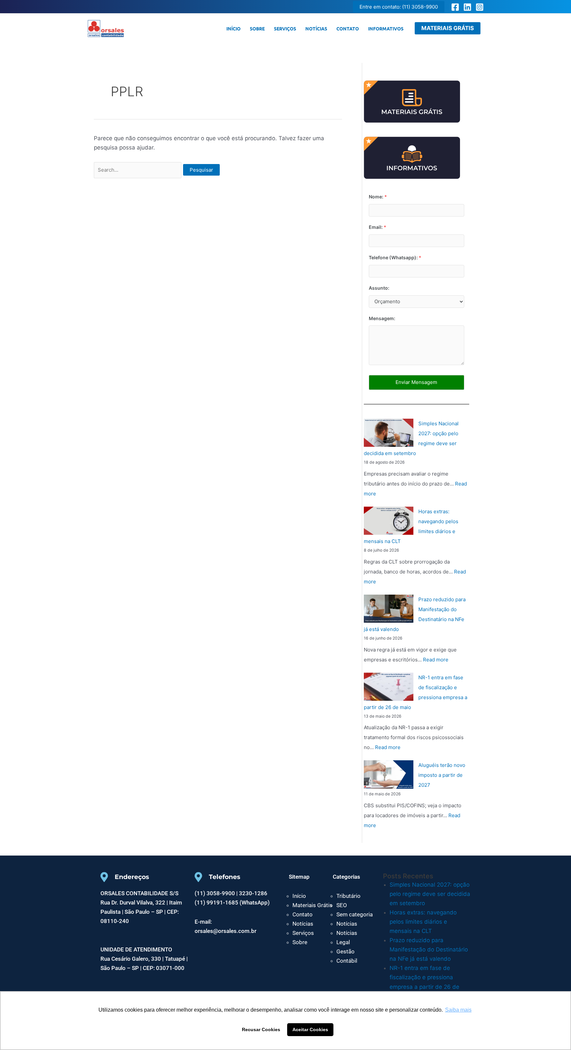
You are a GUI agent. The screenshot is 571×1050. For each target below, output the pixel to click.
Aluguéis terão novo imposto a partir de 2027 (441, 775)
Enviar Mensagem (416, 382)
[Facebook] (455, 7)
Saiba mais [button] (458, 1010)
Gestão (345, 951)
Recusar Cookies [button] (261, 1029)
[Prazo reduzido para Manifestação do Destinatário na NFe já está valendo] (388, 609)
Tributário (348, 896)
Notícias (316, 28)
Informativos (385, 28)
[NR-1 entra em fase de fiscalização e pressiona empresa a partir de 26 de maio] (388, 687)
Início (233, 28)
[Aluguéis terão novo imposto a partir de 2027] (388, 774)
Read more (435, 659)
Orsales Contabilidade (147, 28)
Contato (347, 28)
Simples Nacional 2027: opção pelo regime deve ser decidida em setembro (430, 893)
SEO (341, 905)
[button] (398, 7)
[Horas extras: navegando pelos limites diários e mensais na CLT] (388, 521)
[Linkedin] (467, 7)
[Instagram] (480, 7)
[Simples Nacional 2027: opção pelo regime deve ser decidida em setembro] (388, 433)
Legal (343, 942)
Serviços (285, 28)
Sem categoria (354, 914)
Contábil (346, 960)
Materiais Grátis (312, 905)
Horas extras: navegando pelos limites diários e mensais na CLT (423, 921)
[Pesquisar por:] (138, 169)
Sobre (257, 28)
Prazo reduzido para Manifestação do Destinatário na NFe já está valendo (429, 949)
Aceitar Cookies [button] (310, 1029)
